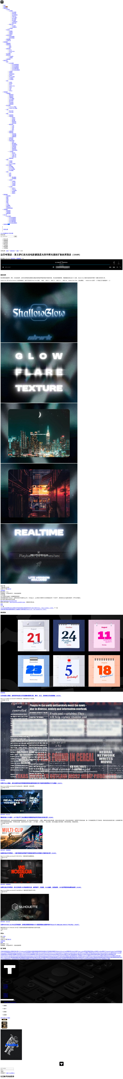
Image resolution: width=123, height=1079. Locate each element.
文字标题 (14, 12)
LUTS (10, 50)
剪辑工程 (11, 24)
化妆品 (13, 119)
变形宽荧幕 (62, 957)
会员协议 (5, 995)
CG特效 (32, 952)
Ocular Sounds (41, 952)
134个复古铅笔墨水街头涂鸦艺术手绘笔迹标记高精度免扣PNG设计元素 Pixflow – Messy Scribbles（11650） (27, 608)
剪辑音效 (59, 958)
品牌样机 (11, 131)
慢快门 (104, 951)
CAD (10, 88)
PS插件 (10, 75)
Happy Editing (22, 952)
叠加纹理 (11, 94)
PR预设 (11, 33)
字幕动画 (112, 957)
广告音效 (13, 958)
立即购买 (3, 590)
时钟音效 (26, 957)
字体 (7, 109)
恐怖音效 (37, 958)
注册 (7, 1073)
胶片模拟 (71, 954)
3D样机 (13, 185)
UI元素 (10, 186)
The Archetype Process (95, 955)
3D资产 (11, 179)
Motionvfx (58, 951)
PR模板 (11, 31)
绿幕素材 (8, 59)
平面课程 (8, 212)
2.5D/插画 (14, 190)
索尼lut (41, 958)
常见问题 (11, 233)
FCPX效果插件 (15, 64)
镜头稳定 (67, 958)
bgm (108, 954)
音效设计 (8, 958)
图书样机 (14, 143)
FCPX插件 (11, 63)
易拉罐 (13, 120)
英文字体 (11, 110)
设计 (76, 955)
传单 (13, 142)
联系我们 (5, 987)
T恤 (13, 128)
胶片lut (58, 957)
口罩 (13, 125)
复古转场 (87, 954)
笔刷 (7, 159)
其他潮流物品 (9, 208)
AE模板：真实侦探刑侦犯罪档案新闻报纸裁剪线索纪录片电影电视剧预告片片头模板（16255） (32, 783)
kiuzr (7, 954)
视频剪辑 (4, 954)
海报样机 (14, 148)
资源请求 (6, 224)
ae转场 (116, 955)
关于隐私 (5, 986)
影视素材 (5, 42)
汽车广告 (14, 154)
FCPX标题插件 (15, 67)
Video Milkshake (39, 955)
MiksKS (22, 955)
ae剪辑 (63, 958)
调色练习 (76, 954)
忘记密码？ (12, 1073)
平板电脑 (14, 135)
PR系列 (8, 29)
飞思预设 (80, 955)
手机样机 (14, 133)
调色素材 (13, 957)
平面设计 (67, 955)
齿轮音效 (98, 957)
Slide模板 (11, 170)
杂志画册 (11, 100)
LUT (19, 951)
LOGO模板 (11, 98)
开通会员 (5, 993)
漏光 (74, 957)
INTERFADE (61, 955)
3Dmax (10, 90)
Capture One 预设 (13, 108)
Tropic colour (81, 951)
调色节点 (66, 954)
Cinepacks (108, 951)
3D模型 (11, 57)
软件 (7, 80)
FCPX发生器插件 (16, 70)
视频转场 (69, 951)
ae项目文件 (36, 957)
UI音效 (94, 957)
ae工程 (83, 954)
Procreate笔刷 (12, 163)
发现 (5, 6)
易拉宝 (13, 152)
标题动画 (116, 957)
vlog (56, 952)
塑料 (7, 198)
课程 (40, 951)
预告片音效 (103, 955)
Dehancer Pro (52, 955)
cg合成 (36, 952)
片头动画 (4, 958)
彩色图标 (14, 178)
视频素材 (8, 43)
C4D (10, 89)
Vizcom (56, 955)
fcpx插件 (111, 952)
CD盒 (7, 204)
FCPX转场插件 (15, 65)
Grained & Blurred (26, 954)
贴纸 (7, 197)
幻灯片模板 (9, 165)
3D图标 (13, 181)
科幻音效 (101, 954)
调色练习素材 (106, 958)
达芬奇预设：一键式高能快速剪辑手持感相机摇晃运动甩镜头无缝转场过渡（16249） (29, 853)
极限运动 (29, 958)
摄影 (114, 955)
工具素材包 (14, 21)
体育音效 (54, 958)
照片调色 (8, 105)
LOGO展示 (14, 17)
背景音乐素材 (18, 958)
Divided (59, 952)
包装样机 (11, 116)
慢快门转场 (88, 952)
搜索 (15, 236)
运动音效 (50, 958)
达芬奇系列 (9, 35)
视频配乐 (15, 954)
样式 (10, 174)
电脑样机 (14, 136)
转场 (4, 951)
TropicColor (32, 955)
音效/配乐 (8, 44)
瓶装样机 (14, 121)
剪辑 (2, 605)
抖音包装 (14, 13)
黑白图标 (14, 177)
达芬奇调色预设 (52, 957)
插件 (7, 61)
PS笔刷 (10, 161)
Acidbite (100, 951)
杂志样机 (14, 147)
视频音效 (24, 958)
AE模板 (11, 10)
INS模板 (8, 205)
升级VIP (9, 588)
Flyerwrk (3, 952)
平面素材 (5, 92)
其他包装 (14, 123)
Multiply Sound (116, 952)
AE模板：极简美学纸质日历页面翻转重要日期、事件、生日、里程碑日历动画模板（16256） (31, 695)
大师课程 (5, 209)
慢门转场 (41, 957)
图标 (10, 175)
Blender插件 (12, 76)
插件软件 (5, 60)
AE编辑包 (14, 27)
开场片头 (14, 16)
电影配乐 (11, 954)
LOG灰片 (8, 957)
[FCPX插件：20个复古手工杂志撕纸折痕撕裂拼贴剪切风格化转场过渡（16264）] (22, 813)
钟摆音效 (31, 957)
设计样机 (11, 139)
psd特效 (71, 955)
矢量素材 (11, 97)
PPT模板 (11, 166)
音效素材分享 (112, 954)
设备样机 (11, 132)
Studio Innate (27, 955)
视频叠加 (67, 957)
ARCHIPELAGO (82, 952)
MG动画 (14, 20)
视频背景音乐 (95, 958)
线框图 (13, 191)
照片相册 (14, 19)
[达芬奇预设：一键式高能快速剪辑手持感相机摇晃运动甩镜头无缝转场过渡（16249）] (22, 848)
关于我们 (5, 984)
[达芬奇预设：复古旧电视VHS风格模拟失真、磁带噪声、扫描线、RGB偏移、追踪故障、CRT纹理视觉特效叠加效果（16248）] (22, 883)
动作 (10, 173)
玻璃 (7, 199)
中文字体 (11, 112)
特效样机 (11, 115)
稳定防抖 (76, 958)
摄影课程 (8, 213)
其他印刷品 (14, 150)
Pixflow (107, 952)
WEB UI (14, 189)
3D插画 (13, 184)
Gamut (103, 952)
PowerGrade (12, 51)
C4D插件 (11, 78)
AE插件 (11, 71)
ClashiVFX (71, 952)
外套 (13, 127)
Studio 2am (7, 955)
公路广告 (14, 155)
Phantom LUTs (51, 952)
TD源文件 (8, 40)
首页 (4, 5)
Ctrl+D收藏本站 (4, 233)
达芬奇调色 (119, 951)
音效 (10, 46)
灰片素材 (8, 53)
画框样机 (11, 158)
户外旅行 (87, 957)
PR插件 (11, 72)
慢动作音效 (78, 957)
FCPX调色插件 (15, 68)
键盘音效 (103, 957)
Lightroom (22, 951)
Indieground (46, 955)
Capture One (12, 85)
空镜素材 (22, 957)
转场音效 (28, 952)
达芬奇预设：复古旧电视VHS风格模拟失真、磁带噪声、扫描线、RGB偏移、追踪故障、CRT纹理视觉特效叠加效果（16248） (41, 887)
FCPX (10, 84)
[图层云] (2, 3)
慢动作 (80, 954)
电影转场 (96, 954)
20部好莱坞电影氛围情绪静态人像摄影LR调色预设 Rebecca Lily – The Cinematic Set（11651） (24, 609)
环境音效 (107, 957)
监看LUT (45, 958)
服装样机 (11, 124)
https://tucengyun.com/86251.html (17, 602)
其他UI (13, 193)
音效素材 (43, 951)
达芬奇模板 (11, 36)
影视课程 (8, 210)
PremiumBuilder (52, 954)
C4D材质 (11, 56)
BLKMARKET (40, 954)
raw (94, 951)
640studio (46, 954)
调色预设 (8, 48)
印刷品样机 (11, 140)
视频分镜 (17, 957)
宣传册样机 (14, 144)
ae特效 (91, 957)
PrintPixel (3, 955)
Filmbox (62, 954)
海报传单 (11, 96)
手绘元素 (101, 958)
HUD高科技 (15, 14)
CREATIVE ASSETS (15, 955)
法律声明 (5, 996)
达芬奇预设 (11, 37)
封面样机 (14, 146)
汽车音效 (80, 958)
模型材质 (8, 55)
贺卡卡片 (11, 101)
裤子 (13, 129)
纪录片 (83, 957)
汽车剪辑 (85, 958)
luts (90, 954)
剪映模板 (8, 39)
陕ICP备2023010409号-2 (10, 1002)
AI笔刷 (10, 162)
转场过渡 (14, 23)
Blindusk (12, 952)
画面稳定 (71, 958)
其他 (7, 171)
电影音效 (90, 951)
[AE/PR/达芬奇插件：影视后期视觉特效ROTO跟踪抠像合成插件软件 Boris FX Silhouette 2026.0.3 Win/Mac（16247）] (25, 920)
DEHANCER (109, 955)
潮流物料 (5, 194)
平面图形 (8, 93)
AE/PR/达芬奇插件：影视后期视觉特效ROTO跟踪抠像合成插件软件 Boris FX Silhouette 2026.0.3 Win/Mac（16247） (40, 924)
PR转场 (11, 32)
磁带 (7, 201)
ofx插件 (33, 958)
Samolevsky (66, 952)
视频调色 (33, 954)
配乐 (10, 47)
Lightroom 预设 (12, 106)
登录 (4, 936)
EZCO (62, 952)
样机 (7, 113)
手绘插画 (11, 102)
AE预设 (11, 28)
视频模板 (5, 8)
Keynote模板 (12, 169)
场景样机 (11, 138)
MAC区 (5, 214)
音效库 (92, 954)
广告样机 (11, 151)
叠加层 (71, 957)
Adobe (10, 82)
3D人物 (13, 182)
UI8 (36, 954)
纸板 (7, 202)
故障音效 (89, 958)
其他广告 (14, 156)
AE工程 (14, 25)
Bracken (46, 952)
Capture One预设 (86, 955)
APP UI (13, 188)
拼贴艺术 (8, 206)
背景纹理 (11, 104)
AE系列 (8, 9)
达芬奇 (10, 83)
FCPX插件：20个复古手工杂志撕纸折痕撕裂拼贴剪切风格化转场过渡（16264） (27, 817)
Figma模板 (11, 167)
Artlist (72, 951)
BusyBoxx (16, 952)
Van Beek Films (98, 952)
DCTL (10, 52)
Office (10, 87)
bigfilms (93, 952)
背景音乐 (20, 954)
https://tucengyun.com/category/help (9, 600)
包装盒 (13, 117)
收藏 (2, 942)
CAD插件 (11, 79)
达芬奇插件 (11, 74)
